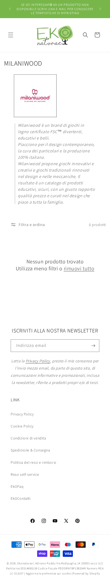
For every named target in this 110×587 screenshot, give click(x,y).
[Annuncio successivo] (100, 9)
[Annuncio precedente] (10, 9)
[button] (11, 35)
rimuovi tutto (79, 268)
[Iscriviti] (93, 345)
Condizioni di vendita (28, 438)
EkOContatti (21, 498)
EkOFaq (17, 486)
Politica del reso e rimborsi (33, 462)
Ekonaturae (25, 563)
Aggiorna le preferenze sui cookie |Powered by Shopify (63, 573)
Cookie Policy (22, 426)
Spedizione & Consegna (30, 450)
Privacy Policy (22, 414)
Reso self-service (25, 474)
